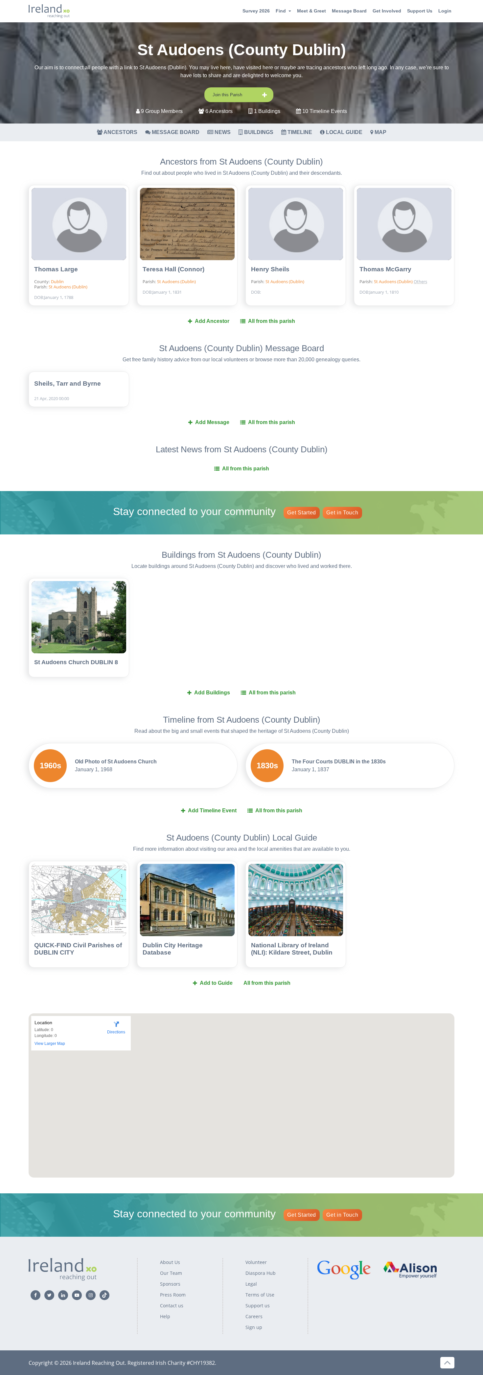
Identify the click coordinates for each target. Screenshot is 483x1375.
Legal (251, 1284)
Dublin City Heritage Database (173, 949)
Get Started (301, 512)
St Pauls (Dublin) (435, 270)
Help (165, 1316)
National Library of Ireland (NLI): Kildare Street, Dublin (292, 949)
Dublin (57, 281)
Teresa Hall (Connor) (173, 269)
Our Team (171, 1273)
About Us (170, 1262)
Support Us (419, 10)
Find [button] (281, 10)
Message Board (349, 10)
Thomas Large (56, 269)
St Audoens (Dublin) (68, 287)
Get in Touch (342, 512)
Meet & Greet (311, 10)
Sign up (253, 1327)
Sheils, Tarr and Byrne (67, 383)
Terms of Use (259, 1295)
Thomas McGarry (385, 269)
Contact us (171, 1305)
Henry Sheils (270, 269)
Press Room (173, 1295)
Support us (257, 1305)
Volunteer (256, 1262)
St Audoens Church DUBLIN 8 (76, 662)
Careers (254, 1316)
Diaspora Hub (260, 1273)
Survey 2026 (256, 10)
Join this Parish (227, 94)
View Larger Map (49, 1043)
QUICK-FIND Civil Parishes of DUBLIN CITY (78, 949)
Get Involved (387, 10)
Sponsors (170, 1284)
